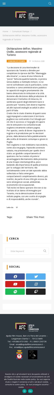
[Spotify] (15, 292)
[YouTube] (15, 284)
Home (5, 31)
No (30, 391)
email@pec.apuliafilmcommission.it (29, 347)
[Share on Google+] (35, 223)
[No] (50, 383)
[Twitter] (35, 276)
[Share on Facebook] (28, 223)
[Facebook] (15, 276)
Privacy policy (30, 387)
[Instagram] (35, 284)
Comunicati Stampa (20, 31)
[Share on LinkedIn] (39, 223)
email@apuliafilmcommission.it (29, 344)
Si (24, 391)
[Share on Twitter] (32, 223)
